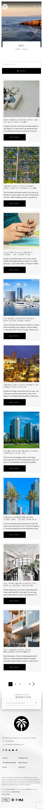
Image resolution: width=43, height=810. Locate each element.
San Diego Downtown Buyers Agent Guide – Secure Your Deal (20, 518)
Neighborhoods (8, 762)
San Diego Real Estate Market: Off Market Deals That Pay (21, 386)
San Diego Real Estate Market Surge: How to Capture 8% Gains (20, 187)
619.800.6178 (9, 741)
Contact (22, 767)
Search (23, 71)
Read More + (14, 137)
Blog (5, 767)
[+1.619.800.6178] (35, 7)
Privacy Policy (6, 794)
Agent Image (16, 792)
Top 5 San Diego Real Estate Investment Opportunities (17, 651)
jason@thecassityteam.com (14, 744)
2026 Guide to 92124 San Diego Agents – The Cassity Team (18, 253)
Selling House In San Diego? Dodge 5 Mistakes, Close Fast (21, 452)
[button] (39, 6)
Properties (23, 758)
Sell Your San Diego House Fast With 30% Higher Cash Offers (20, 585)
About (5, 758)
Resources (23, 762)
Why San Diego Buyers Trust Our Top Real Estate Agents (21, 121)
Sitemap (28, 789)
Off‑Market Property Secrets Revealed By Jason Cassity (19, 320)
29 (30, 684)
